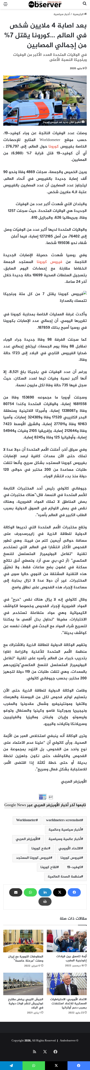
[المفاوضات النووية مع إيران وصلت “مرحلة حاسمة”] (23, 941)
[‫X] (59, 892)
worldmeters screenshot (63, 820)
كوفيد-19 (74, 867)
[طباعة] (45, 901)
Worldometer (26, 820)
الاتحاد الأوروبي (70, 849)
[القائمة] (5, 6)
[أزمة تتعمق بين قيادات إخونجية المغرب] (67, 941)
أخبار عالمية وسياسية (64, 839)
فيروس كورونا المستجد (33, 858)
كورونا (53, 146)
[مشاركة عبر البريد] (15, 892)
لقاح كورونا (48, 867)
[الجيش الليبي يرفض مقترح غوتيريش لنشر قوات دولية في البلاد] (23, 984)
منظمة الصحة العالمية (64, 877)
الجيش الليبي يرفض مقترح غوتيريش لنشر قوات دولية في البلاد (25, 1003)
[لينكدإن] (45, 892)
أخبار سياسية (62, 14)
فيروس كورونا (49, 262)
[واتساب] (30, 892)
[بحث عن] (84, 6)
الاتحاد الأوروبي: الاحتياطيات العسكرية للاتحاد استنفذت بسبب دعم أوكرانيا (68, 1003)
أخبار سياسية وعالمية (64, 830)
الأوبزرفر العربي (27, 839)
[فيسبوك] (74, 892)
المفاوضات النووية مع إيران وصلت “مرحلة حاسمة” (25, 958)
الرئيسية (78, 14)
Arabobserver (68, 1040)
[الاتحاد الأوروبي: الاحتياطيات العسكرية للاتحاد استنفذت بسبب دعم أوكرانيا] (67, 984)
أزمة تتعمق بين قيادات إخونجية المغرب (71, 958)
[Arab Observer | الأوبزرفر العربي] (45, 4)
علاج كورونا (39, 849)
